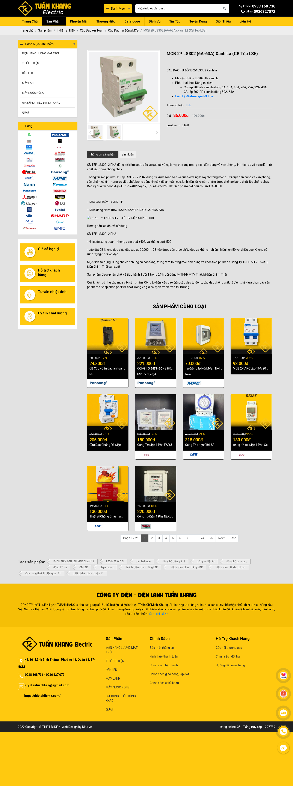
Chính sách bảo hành (164, 665)
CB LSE (83, 567)
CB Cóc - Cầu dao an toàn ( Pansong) (107, 368)
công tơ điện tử (205, 561)
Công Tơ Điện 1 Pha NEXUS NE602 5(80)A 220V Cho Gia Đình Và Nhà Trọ (155, 516)
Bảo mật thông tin (162, 647)
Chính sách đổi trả (228, 656)
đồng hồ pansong (237, 561)
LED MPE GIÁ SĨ (115, 561)
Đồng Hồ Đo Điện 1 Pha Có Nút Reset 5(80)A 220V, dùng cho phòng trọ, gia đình (250, 445)
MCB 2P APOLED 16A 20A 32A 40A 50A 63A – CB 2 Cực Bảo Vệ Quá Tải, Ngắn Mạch (250, 368)
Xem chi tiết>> (158, 614)
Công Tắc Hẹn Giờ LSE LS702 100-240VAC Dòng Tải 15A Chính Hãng (202, 445)
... (194, 538)
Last (233, 538)
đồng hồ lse (60, 567)
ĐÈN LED (111, 669)
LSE (188, 105)
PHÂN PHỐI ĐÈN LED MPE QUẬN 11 (73, 561)
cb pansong (106, 567)
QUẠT (110, 709)
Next (221, 538)
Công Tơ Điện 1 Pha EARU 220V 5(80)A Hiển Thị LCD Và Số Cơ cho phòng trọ (154, 445)
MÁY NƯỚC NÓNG (118, 687)
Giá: (169, 116)
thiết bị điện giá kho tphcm (230, 567)
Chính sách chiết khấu (164, 683)
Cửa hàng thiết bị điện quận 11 (43, 573)
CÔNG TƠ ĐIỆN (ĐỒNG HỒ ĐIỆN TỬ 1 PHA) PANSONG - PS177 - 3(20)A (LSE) (155, 368)
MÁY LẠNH (113, 678)
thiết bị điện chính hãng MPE (186, 567)
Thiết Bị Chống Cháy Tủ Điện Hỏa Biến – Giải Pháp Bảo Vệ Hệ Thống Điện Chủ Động (107, 516)
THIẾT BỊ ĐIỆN (115, 661)
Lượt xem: (173, 125)
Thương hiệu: (175, 105)
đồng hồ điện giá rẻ (174, 561)
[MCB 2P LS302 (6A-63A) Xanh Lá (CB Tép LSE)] (95, 132)
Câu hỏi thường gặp (229, 647)
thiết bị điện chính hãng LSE (141, 567)
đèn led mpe (143, 561)
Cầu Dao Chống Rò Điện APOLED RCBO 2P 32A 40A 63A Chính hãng (107, 445)
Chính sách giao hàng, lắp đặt (169, 674)
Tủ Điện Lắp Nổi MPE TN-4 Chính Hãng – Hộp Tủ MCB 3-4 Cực (203, 368)
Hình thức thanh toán (164, 656)
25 (211, 538)
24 (202, 538)
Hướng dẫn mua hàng (230, 665)
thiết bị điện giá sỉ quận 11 (88, 573)
